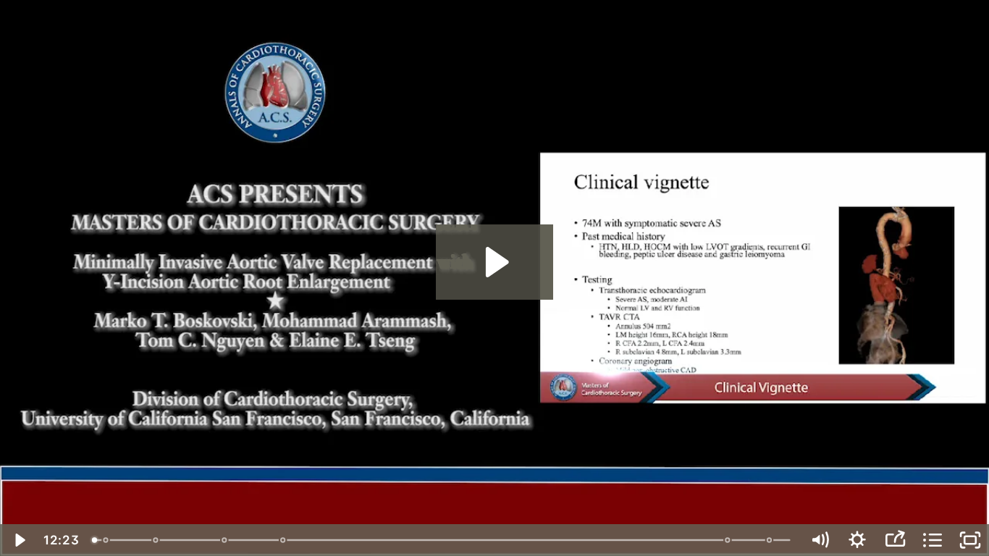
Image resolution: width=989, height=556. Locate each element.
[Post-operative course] (771, 540)
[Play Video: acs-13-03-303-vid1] (495, 262)
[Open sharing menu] (895, 540)
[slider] (442, 540)
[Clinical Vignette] (105, 540)
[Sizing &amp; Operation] (283, 540)
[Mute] (819, 540)
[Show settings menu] (857, 540)
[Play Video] (19, 540)
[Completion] (729, 540)
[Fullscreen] (970, 540)
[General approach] (155, 540)
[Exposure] (224, 540)
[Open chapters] (932, 540)
